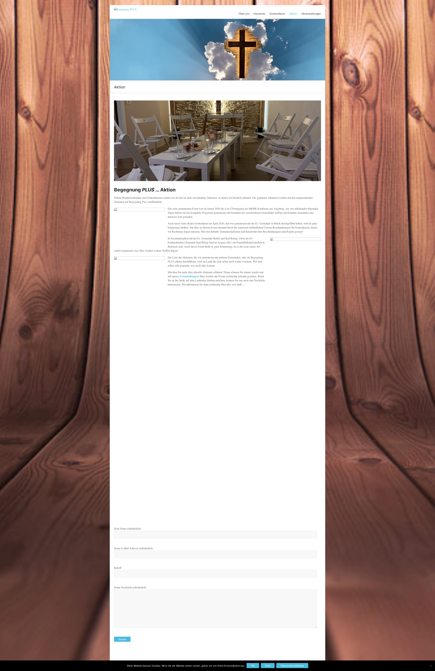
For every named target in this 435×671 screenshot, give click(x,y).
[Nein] (430, 665)
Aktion (293, 13)
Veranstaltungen (311, 13)
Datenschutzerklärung (292, 665)
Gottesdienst (277, 13)
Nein (267, 665)
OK (253, 665)
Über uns (244, 13)
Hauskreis (259, 13)
